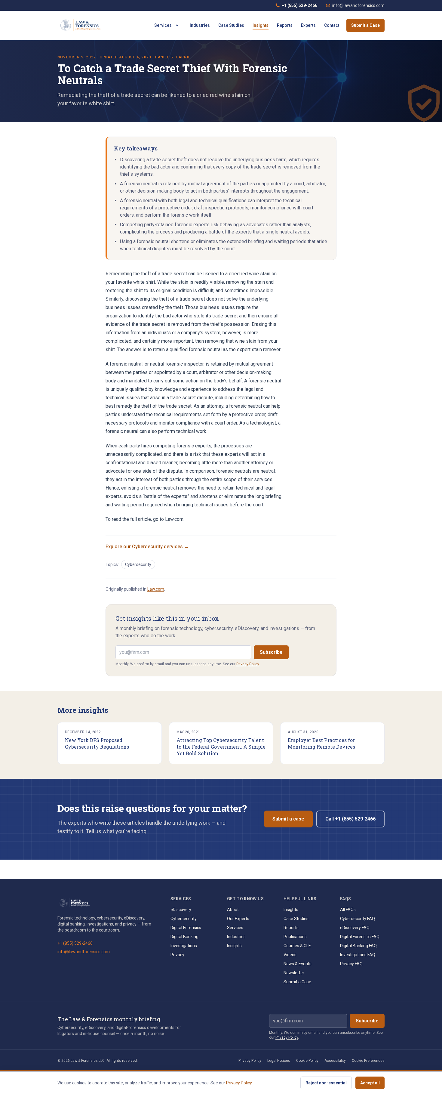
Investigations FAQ (357, 954)
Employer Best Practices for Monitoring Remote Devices (321, 743)
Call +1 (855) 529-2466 (350, 819)
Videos (290, 954)
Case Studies (231, 25)
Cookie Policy (307, 1060)
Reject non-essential (326, 1082)
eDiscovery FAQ (355, 927)
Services (163, 25)
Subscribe (271, 652)
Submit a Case (365, 25)
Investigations (183, 945)
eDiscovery (180, 909)
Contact (331, 25)
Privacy (177, 954)
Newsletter (294, 972)
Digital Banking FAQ (358, 945)
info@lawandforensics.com (358, 5)
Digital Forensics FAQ (359, 936)
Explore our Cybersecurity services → (147, 546)
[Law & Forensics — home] (81, 25)
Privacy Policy (247, 664)
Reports (285, 25)
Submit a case (288, 819)
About (233, 909)
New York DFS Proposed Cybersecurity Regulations (97, 743)
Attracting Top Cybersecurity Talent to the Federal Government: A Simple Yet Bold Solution (221, 746)
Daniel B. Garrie (173, 57)
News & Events (298, 963)
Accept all (370, 1082)
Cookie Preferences (368, 1060)
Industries (200, 25)
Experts (308, 25)
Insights (261, 25)
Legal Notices (278, 1060)
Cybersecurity (138, 564)
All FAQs (348, 909)
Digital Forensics (185, 927)
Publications (295, 936)
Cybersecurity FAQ (357, 918)
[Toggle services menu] (177, 25)
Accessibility (335, 1060)
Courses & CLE (297, 945)
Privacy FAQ (351, 963)
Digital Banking (184, 936)
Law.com (155, 589)
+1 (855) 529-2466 (296, 7)
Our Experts (238, 918)
